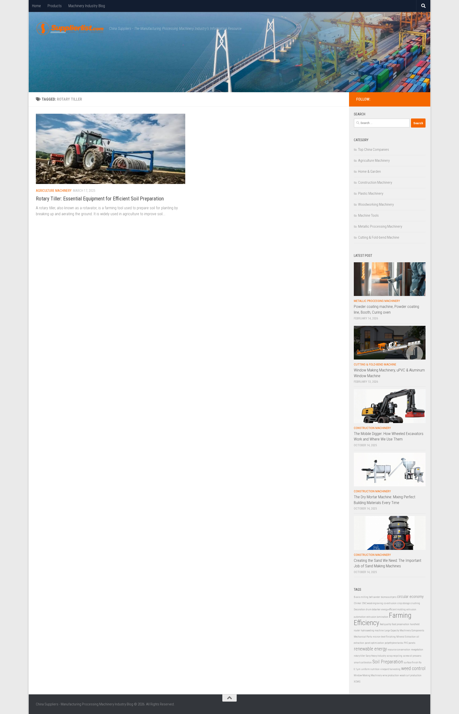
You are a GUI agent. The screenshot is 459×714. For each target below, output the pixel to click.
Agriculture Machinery (53, 191)
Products (55, 6)
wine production (390, 675)
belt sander (374, 597)
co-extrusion (390, 603)
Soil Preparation (387, 662)
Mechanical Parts (363, 636)
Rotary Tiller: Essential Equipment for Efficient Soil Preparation (100, 199)
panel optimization (374, 642)
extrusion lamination (377, 616)
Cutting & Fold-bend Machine (378, 237)
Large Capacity (391, 630)
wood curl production (410, 675)
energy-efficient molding (393, 609)
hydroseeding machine (372, 630)
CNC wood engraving (372, 603)
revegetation (417, 649)
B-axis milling (361, 597)
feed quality (385, 624)
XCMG (357, 681)
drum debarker (373, 609)
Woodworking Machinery (376, 204)
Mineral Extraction (406, 636)
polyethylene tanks (394, 642)
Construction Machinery (375, 182)
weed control (413, 668)
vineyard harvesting (390, 669)
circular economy (410, 596)
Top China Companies (373, 149)
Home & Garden (369, 171)
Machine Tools (368, 215)
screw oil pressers (412, 655)
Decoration (359, 609)
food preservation (400, 624)
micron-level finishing (384, 636)
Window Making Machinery (368, 675)
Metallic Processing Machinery (380, 226)
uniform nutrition (370, 669)
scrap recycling (394, 655)
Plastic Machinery (370, 193)
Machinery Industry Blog (86, 6)
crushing (415, 603)
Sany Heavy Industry (376, 655)
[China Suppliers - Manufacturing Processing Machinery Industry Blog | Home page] (70, 28)
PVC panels (409, 642)
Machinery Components (412, 630)
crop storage (403, 603)
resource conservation (399, 649)
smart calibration (363, 662)
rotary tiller (359, 655)
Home (36, 6)
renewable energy (370, 649)
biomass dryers (388, 597)
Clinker (357, 603)
